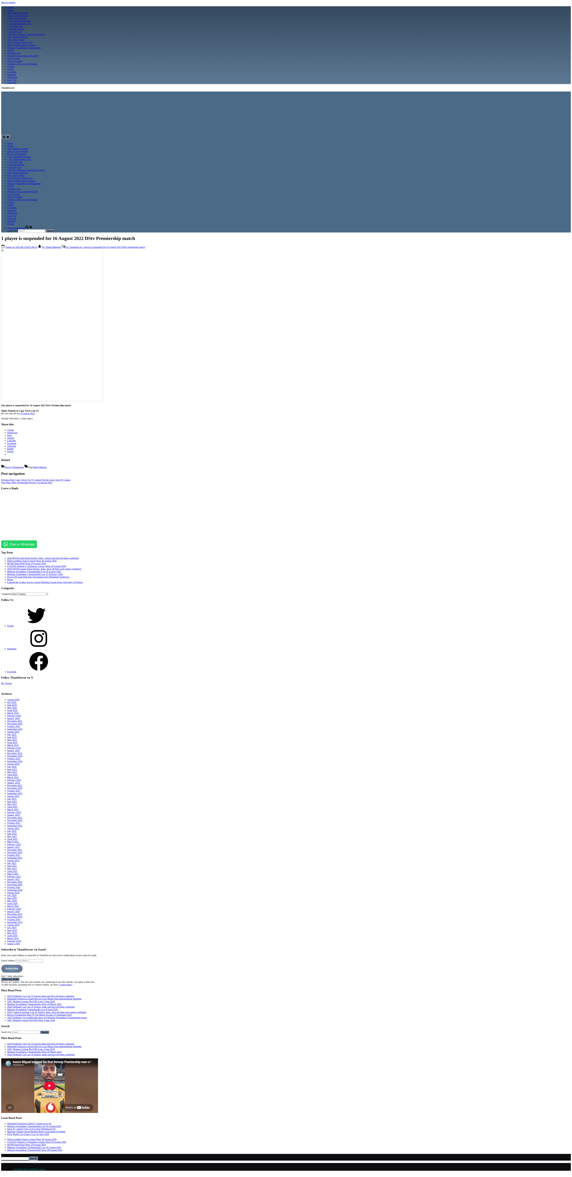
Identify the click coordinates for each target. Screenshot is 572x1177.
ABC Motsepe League (17, 13)
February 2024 (14, 780)
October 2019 (13, 919)
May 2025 (12, 740)
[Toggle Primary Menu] (6, 137)
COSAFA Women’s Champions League (26, 34)
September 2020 (14, 890)
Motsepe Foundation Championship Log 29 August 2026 (34, 571)
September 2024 (14, 761)
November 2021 (14, 852)
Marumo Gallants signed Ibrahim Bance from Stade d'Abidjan (36, 1131)
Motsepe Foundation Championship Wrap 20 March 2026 (34, 1004)
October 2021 (13, 855)
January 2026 (13, 718)
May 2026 (12, 707)
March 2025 (13, 745)
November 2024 (14, 756)
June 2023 (12, 801)
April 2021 (12, 871)
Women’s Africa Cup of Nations (22, 64)
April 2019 (12, 935)
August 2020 (13, 892)
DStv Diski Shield (15, 39)
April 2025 (12, 742)
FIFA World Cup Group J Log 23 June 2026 (28, 1134)
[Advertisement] (286, 112)
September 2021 (14, 858)
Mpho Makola (39, 467)
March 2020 (13, 906)
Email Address (8, 960)
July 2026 (11, 702)
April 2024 (12, 774)
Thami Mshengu (52, 247)
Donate (10, 223)
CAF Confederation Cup (19, 23)
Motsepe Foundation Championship (24, 47)
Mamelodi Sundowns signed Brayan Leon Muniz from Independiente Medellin (44, 999)
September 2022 (14, 825)
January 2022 (13, 847)
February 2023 (14, 812)
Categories (6, 594)
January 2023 (13, 815)
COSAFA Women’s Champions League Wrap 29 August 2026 (36, 1142)
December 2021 (14, 850)
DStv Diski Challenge (17, 37)
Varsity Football (14, 61)
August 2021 (13, 860)
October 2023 (13, 791)
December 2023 (14, 785)
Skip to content (8, 2)
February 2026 (14, 715)
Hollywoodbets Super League (21, 45)
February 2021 (14, 876)
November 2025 (14, 723)
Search (4, 1155)
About (10, 10)
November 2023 (14, 788)
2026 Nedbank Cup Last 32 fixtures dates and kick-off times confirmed (40, 996)
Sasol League (13, 58)
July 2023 (11, 799)
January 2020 (13, 911)
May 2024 (12, 772)
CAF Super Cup (15, 26)
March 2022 (13, 842)
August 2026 (13, 699)
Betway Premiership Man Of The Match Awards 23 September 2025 (39, 1015)
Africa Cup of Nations (17, 15)
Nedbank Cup (13, 53)
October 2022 (13, 823)
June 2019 (12, 930)
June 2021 (12, 866)
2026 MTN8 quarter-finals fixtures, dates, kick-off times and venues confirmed (44, 569)
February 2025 (14, 748)
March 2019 (13, 938)
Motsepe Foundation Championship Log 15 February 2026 (35, 574)
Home (10, 7)
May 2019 (12, 933)
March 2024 (13, 777)
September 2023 (14, 793)
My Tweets (6, 683)
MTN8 (10, 50)
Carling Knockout (15, 29)
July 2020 (11, 895)
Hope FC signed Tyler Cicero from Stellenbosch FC (31, 1129)
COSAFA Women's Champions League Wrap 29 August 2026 (36, 566)
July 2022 (11, 831)
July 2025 (11, 734)
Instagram (11, 74)
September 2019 (14, 922)
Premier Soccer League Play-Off (22, 56)
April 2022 (12, 839)
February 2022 (14, 844)
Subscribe (11, 82)
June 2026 (12, 705)
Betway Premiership (16, 18)
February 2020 (14, 909)
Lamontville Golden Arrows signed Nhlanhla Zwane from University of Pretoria (45, 582)
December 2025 (14, 721)
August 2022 (13, 828)
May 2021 (12, 868)
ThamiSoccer (8, 87)
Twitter (10, 69)
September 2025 (14, 729)
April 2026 (12, 710)
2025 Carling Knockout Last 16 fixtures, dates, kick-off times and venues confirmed (46, 1012)
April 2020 (12, 903)
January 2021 (13, 879)
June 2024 (12, 769)
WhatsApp (12, 77)
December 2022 (14, 817)
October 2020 (13, 887)
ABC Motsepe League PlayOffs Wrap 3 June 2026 (31, 1020)
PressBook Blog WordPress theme (29, 1169)
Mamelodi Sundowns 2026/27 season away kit (29, 1123)
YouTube (11, 221)
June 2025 (12, 737)
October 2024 (13, 758)
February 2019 (14, 941)
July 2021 (11, 863)
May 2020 (12, 901)
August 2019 (13, 925)
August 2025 (13, 732)
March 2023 (13, 809)
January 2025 (13, 750)
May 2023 (12, 804)
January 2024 (13, 782)
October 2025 (13, 726)
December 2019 (14, 914)
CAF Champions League (19, 21)
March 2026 (13, 713)
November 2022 (14, 820)
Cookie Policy (65, 984)
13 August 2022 (27, 413)
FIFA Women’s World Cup (19, 42)
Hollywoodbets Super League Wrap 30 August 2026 (32, 561)
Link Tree (11, 80)
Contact (10, 66)
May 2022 (12, 836)
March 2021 (13, 874)
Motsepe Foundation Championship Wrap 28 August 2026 (34, 1150)
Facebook (11, 72)
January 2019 (13, 943)
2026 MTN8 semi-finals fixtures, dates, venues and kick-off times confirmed (43, 558)
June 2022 (12, 833)
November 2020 (14, 884)
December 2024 (14, 753)
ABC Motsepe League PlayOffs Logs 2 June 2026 (31, 1001)
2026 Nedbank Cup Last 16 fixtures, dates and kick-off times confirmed (41, 1007)
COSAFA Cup (14, 31)
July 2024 (11, 766)
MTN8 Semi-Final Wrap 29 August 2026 (26, 563)
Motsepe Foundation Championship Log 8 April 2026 (32, 1009)
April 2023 (12, 807)
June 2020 (12, 898)
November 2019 (14, 917)
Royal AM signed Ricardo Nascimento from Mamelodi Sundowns (38, 577)
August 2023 (13, 796)
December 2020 (14, 882)
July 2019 (11, 927)
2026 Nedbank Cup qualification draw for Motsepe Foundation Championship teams (47, 1017)
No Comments (105, 247)
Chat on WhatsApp (22, 544)
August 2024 (13, 764)
